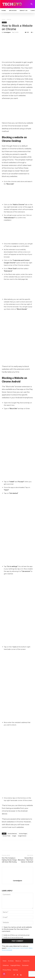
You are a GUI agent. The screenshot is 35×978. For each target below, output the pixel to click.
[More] (21, 36)
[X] (8, 36)
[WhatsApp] (16, 36)
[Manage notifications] (4, 973)
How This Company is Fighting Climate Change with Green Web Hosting (9, 860)
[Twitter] (17, 975)
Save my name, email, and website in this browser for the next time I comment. (17, 929)
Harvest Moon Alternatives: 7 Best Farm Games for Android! (25, 860)
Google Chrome (22, 836)
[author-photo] (17, 878)
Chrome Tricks (6, 836)
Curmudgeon (7, 32)
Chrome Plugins (23, 833)
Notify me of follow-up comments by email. (17, 935)
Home (3, 19)
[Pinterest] (12, 36)
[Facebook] (4, 36)
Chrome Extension (12, 833)
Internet (9, 19)
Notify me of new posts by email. (13, 937)
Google (14, 836)
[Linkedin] (21, 975)
